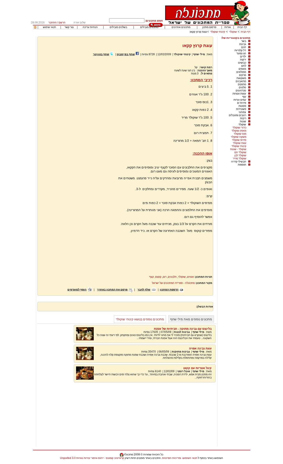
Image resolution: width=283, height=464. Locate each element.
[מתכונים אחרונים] (35, 27)
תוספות (242, 164)
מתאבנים (241, 81)
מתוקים (242, 84)
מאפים (242, 68)
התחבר (52, 22)
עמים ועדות (239, 99)
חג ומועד (241, 53)
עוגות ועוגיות (239, 93)
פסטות (242, 106)
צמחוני (242, 112)
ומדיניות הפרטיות (171, 458)
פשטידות (241, 109)
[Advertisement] (77, 109)
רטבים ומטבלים (237, 115)
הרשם (62, 22)
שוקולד (233, 31)
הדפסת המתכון (169, 289)
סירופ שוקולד (239, 139)
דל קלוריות (240, 50)
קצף (151, 276)
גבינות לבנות (182, 332)
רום (164, 276)
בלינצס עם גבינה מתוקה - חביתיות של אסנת (183, 328)
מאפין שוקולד (238, 130)
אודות (227, 27)
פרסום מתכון (209, 27)
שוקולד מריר (239, 158)
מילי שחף (199, 54)
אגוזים (190, 276)
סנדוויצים (241, 90)
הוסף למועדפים (76, 289)
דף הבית (242, 27)
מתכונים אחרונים (181, 27)
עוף (244, 96)
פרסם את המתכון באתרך (112, 289)
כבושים (242, 62)
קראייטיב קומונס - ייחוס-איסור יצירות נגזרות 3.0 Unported (92, 458)
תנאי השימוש (189, 458)
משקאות (241, 78)
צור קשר (69, 27)
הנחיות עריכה (90, 27)
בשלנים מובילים (118, 27)
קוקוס (158, 276)
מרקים (242, 75)
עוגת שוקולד (239, 143)
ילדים (243, 56)
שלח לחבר (144, 289)
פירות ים (241, 102)
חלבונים (172, 276)
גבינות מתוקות (181, 351)
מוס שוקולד (240, 133)
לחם (243, 65)
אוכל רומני (183, 371)
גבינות (242, 44)
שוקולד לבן (240, 155)
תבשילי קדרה (238, 161)
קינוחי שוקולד (217, 31)
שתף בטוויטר (101, 54)
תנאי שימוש (49, 27)
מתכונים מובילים (149, 27)
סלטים (242, 87)
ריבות (243, 118)
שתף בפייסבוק (126, 54)
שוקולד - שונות (238, 149)
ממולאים (241, 72)
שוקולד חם (240, 152)
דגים (243, 47)
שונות (243, 121)
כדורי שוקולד (239, 127)
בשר (243, 41)
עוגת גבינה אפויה (200, 348)
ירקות (243, 59)
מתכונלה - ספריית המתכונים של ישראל (173, 283)
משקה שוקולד (238, 136)
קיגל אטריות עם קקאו (197, 368)
